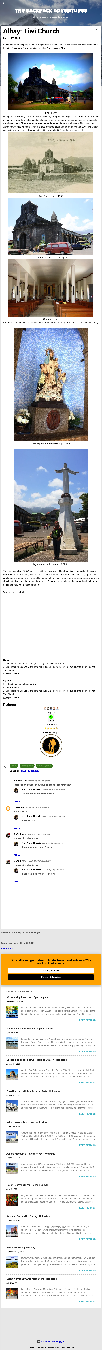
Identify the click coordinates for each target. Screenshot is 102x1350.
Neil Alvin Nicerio (31, 789)
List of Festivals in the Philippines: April (27, 1185)
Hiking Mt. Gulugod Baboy (20, 1247)
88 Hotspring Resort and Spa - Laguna (27, 997)
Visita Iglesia (44, 765)
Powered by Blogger (52, 1341)
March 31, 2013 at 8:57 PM (53, 870)
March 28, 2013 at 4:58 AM (37, 807)
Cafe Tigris (20, 834)
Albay (14, 765)
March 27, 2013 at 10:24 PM (54, 790)
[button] (97, 29)
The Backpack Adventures (51, 11)
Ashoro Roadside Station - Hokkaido (26, 1122)
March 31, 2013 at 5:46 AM (38, 834)
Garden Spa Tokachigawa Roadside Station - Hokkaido (36, 1059)
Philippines (27, 765)
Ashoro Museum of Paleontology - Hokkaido (30, 1153)
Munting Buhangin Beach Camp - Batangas (29, 1028)
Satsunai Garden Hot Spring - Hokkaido (28, 1216)
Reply (17, 801)
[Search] (98, 4)
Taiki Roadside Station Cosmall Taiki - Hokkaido (33, 1091)
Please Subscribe (51, 977)
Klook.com (7, 948)
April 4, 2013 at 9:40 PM (52, 843)
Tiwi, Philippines (30, 771)
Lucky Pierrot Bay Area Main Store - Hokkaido (31, 1278)
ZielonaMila (20, 780)
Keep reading (87, 1020)
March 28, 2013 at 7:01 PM (53, 816)
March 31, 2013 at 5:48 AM (38, 861)
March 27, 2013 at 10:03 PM (40, 781)
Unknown (19, 807)
